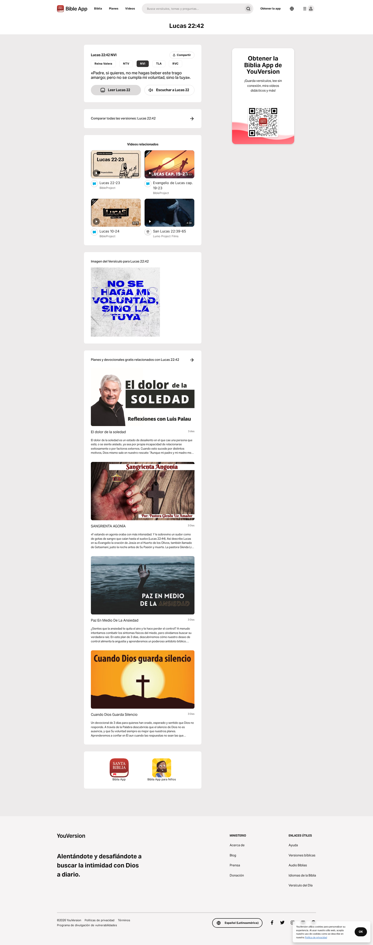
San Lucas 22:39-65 (173, 231)
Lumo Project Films (166, 236)
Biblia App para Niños (161, 779)
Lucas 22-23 (114, 182)
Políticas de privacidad (99, 920)
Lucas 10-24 (114, 231)
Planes (113, 8)
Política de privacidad (316, 937)
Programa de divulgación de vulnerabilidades (87, 925)
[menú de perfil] (308, 8)
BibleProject (107, 187)
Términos (124, 920)
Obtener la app (270, 8)
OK (361, 931)
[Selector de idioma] (292, 8)
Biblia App (119, 779)
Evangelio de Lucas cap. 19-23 (173, 185)
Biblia (98, 8)
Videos (130, 8)
